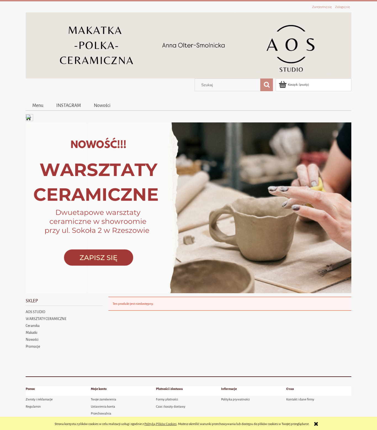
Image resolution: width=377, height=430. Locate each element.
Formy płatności (167, 399)
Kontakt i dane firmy (300, 399)
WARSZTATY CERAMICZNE (46, 318)
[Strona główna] (188, 45)
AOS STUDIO (35, 312)
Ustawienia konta (103, 406)
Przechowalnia (101, 413)
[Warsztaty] (188, 207)
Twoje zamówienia (103, 399)
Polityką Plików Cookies (160, 424)
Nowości (32, 339)
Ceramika (32, 325)
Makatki (31, 332)
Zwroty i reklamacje (39, 399)
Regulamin (33, 406)
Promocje (33, 346)
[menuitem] (38, 105)
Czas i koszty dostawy (170, 406)
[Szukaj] (266, 84)
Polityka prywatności (235, 399)
